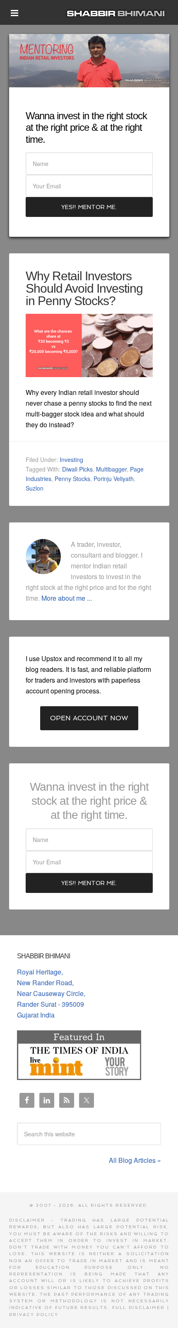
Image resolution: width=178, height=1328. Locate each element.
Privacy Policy (33, 1314)
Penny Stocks (72, 478)
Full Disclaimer (138, 1307)
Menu (14, 15)
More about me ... (66, 598)
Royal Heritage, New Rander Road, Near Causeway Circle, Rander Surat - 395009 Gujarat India (51, 993)
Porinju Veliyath (114, 478)
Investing (71, 459)
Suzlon (34, 488)
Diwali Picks (77, 469)
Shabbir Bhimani (117, 12)
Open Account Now (89, 718)
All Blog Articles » (135, 1160)
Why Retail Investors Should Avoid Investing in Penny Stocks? (84, 288)
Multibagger (111, 469)
